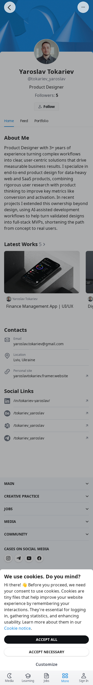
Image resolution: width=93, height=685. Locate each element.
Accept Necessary (46, 651)
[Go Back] (10, 7)
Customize (46, 664)
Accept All (46, 639)
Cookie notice (17, 628)
